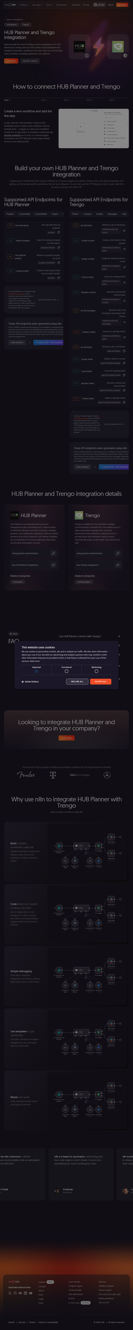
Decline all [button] (77, 681)
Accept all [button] (100, 681)
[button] (30, 681)
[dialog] (66, 665)
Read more (35, 661)
